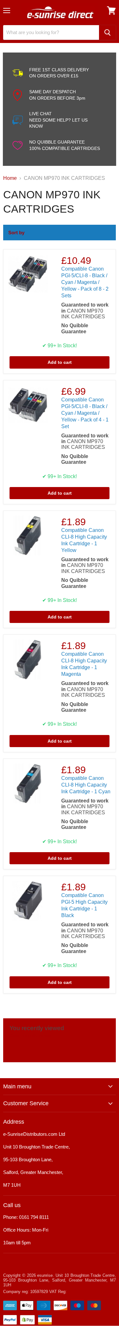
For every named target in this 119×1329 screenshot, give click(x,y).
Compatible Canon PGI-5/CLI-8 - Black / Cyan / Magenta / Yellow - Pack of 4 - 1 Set (85, 413)
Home (10, 178)
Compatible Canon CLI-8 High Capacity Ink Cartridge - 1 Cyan (85, 784)
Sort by (16, 232)
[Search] (107, 32)
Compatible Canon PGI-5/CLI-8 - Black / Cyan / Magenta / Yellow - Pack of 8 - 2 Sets (85, 282)
